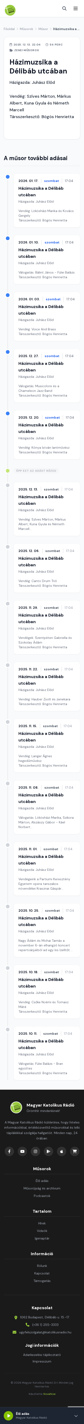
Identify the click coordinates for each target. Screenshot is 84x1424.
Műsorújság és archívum (42, 1188)
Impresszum (42, 1361)
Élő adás (42, 1181)
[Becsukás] (76, 1416)
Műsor (43, 29)
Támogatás (42, 1281)
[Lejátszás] (8, 1415)
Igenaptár (42, 1238)
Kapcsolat (42, 1273)
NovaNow (49, 1394)
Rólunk (42, 1266)
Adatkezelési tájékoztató (42, 1355)
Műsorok (26, 29)
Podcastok (42, 1196)
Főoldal (9, 29)
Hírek (42, 1223)
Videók (42, 1231)
